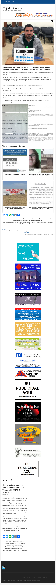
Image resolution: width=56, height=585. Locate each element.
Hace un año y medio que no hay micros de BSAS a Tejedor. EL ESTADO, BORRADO (13, 489)
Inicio (24, 577)
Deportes (45, 577)
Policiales (39, 577)
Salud (34, 577)
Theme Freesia (19, 580)
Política (28, 577)
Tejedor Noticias (13, 8)
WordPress (24, 580)
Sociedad (50, 577)
